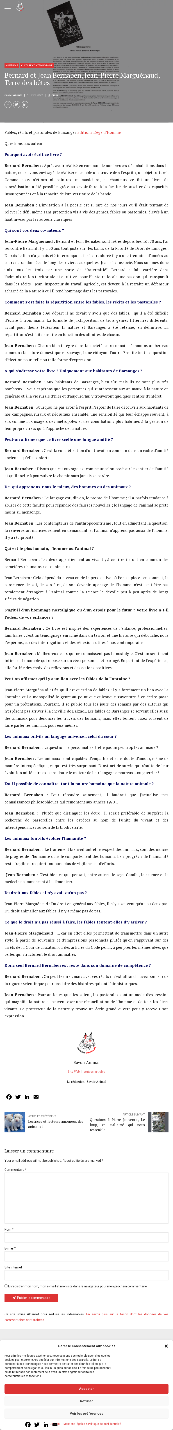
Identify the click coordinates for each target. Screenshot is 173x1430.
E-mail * (10, 1248)
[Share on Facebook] (8, 104)
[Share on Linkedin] (25, 104)
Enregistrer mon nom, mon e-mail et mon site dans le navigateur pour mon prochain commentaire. (78, 1286)
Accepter (86, 1389)
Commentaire (16, 1169)
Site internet (13, 1267)
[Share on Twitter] (16, 104)
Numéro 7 (12, 65)
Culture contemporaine (36, 65)
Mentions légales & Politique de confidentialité (92, 1423)
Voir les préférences (86, 1413)
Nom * (9, 1229)
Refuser (86, 1401)
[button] (166, 1346)
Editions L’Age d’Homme (99, 132)
